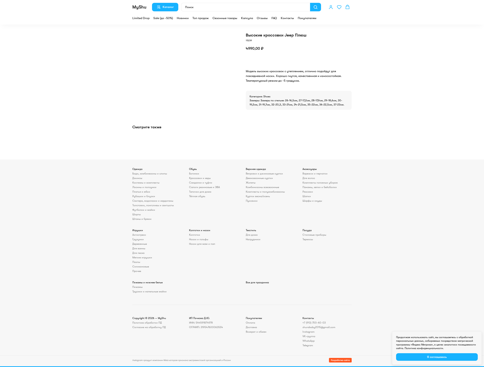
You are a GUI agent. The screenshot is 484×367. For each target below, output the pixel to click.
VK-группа (308, 336)
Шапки (306, 196)
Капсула (247, 18)
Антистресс (139, 234)
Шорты (136, 214)
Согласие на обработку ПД (149, 327)
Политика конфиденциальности (424, 348)
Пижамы (137, 286)
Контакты (287, 18)
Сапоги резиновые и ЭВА (204, 187)
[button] (331, 7)
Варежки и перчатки (314, 173)
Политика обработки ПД (147, 322)
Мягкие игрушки (142, 257)
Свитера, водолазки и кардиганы (152, 200)
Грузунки (138, 239)
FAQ (274, 18)
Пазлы (136, 261)
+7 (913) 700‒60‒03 (314, 322)
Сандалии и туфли (200, 182)
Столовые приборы (314, 234)
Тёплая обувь (197, 196)
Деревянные (139, 243)
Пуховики (252, 200)
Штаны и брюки (141, 218)
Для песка (138, 252)
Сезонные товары (225, 18)
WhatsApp (308, 340)
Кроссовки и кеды (200, 178)
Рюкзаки (307, 191)
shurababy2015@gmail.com (318, 327)
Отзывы (262, 18)
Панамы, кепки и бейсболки (319, 187)
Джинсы (137, 178)
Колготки (194, 234)
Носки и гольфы (198, 239)
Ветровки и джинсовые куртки (264, 173)
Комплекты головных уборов (320, 182)
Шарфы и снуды (312, 200)
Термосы (307, 239)
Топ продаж (200, 18)
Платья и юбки (141, 191)
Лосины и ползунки (144, 187)
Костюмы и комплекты (145, 182)
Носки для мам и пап (202, 243)
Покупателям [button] (307, 18)
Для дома (252, 234)
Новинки (183, 18)
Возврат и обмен (256, 331)
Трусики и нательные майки (149, 291)
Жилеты (250, 182)
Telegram (307, 345)
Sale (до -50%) (163, 18)
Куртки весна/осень (258, 196)
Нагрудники (253, 239)
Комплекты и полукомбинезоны (265, 191)
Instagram (308, 331)
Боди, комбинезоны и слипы (149, 173)
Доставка (251, 327)
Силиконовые (140, 266)
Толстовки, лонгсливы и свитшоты (153, 205)
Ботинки (194, 173)
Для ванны (138, 248)
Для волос (308, 178)
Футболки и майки (143, 209)
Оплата (250, 322)
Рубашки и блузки (143, 196)
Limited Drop (141, 18)
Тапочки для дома (200, 191)
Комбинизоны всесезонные (262, 187)
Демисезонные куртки (259, 178)
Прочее (136, 271)
